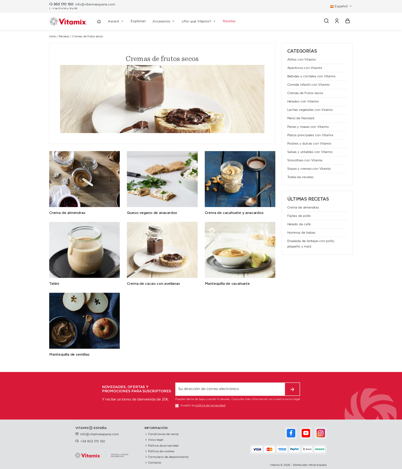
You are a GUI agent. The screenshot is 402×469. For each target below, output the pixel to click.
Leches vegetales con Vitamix (310, 110)
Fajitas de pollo (299, 216)
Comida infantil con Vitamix (308, 84)
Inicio (52, 36)
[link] (337, 21)
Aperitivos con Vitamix (304, 68)
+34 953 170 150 (92, 441)
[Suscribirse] (292, 389)
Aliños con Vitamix (301, 59)
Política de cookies (161, 451)
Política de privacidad (163, 445)
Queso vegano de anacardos (152, 213)
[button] (163, 21)
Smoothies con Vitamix (305, 160)
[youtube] (306, 433)
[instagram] (321, 433)
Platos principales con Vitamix (310, 135)
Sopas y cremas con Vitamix (309, 168)
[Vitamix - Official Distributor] (68, 21)
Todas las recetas (300, 177)
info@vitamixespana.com (95, 4)
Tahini (54, 283)
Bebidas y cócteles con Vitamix (311, 76)
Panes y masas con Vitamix (308, 127)
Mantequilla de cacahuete (227, 283)
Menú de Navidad (300, 118)
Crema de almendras (67, 213)
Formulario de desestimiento (168, 457)
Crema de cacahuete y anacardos (234, 213)
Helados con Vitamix (303, 101)
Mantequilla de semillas (69, 354)
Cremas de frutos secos (305, 93)
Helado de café (299, 224)
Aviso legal (155, 439)
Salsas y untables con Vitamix (310, 152)
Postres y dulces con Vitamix (309, 143)
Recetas (64, 36)
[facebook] (291, 433)
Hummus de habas (301, 232)
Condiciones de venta (163, 434)
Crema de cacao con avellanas (153, 283)
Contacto (154, 462)
